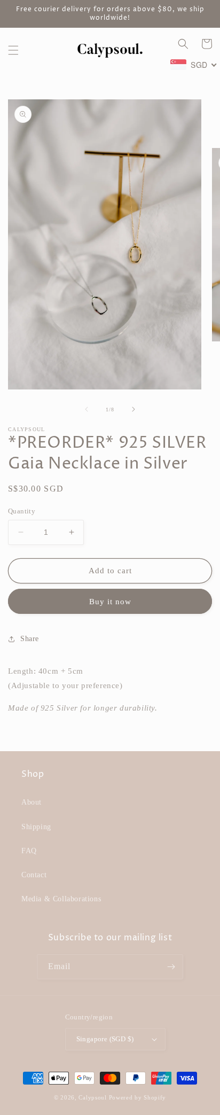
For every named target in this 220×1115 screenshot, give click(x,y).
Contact (33, 875)
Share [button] (29, 639)
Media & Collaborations (61, 899)
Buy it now (110, 601)
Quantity (21, 511)
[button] (13, 50)
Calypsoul (92, 1097)
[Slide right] (133, 409)
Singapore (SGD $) (105, 1039)
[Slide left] (86, 409)
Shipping (36, 827)
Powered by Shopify (138, 1097)
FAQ (29, 851)
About (31, 802)
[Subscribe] (171, 966)
